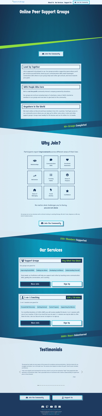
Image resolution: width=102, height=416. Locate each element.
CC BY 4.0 (59, 412)
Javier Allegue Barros (50, 414)
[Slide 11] (59, 385)
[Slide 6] (49, 385)
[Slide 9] (55, 385)
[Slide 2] (40, 385)
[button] (42, 406)
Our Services (59, 3)
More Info (35, 284)
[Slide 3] (42, 385)
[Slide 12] (62, 385)
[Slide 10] (57, 385)
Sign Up (67, 284)
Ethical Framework (56, 409)
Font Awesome (51, 412)
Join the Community (52, 54)
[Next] (78, 372)
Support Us (68, 3)
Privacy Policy (50, 409)
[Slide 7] (51, 385)
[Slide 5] (47, 385)
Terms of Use (44, 409)
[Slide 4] (45, 385)
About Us (51, 3)
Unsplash (57, 414)
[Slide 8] (53, 385)
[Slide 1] (38, 385)
